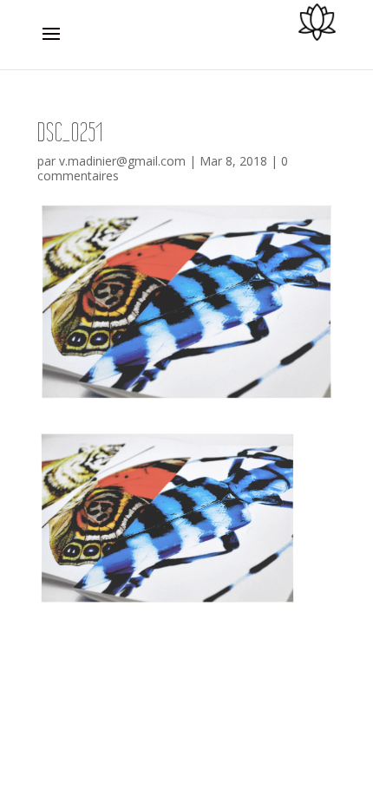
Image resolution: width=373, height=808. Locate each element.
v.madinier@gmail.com (122, 161)
